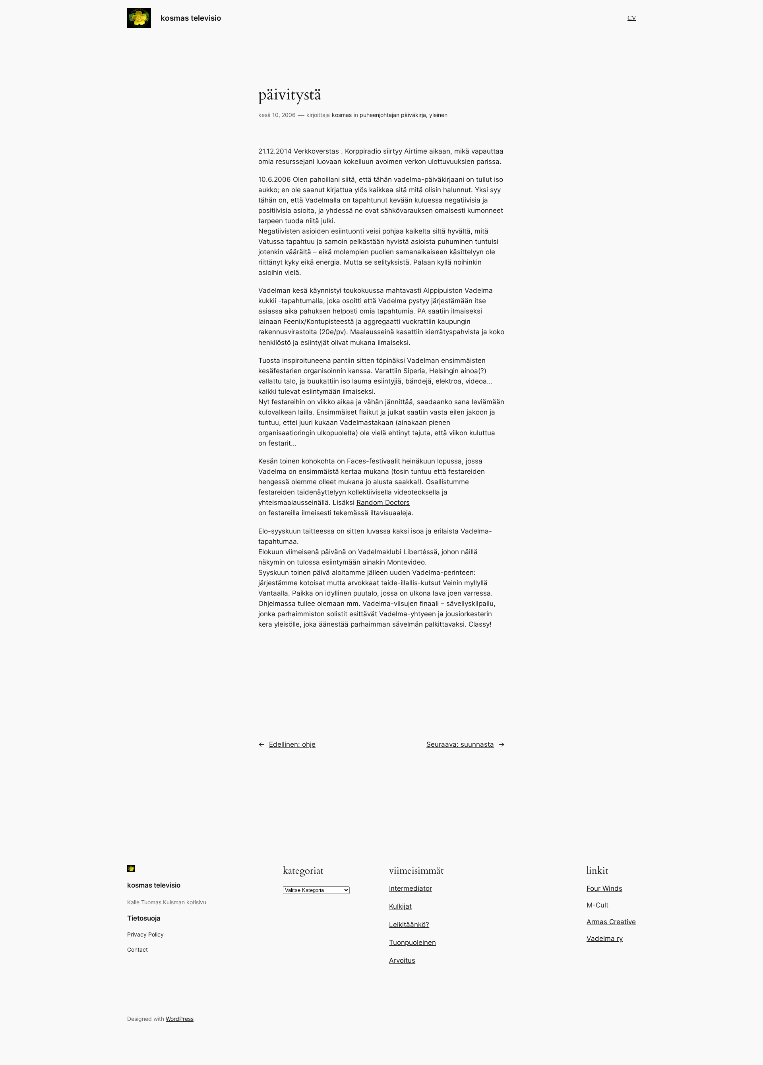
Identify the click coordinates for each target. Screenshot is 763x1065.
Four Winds (604, 888)
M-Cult (597, 905)
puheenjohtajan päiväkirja (393, 114)
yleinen (438, 114)
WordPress (180, 1018)
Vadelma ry (605, 938)
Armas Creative (611, 922)
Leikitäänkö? (409, 925)
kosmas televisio (191, 18)
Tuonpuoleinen (412, 942)
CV (631, 18)
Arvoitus (402, 960)
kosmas (342, 114)
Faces (356, 461)
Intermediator (410, 888)
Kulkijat (400, 906)
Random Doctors (383, 502)
